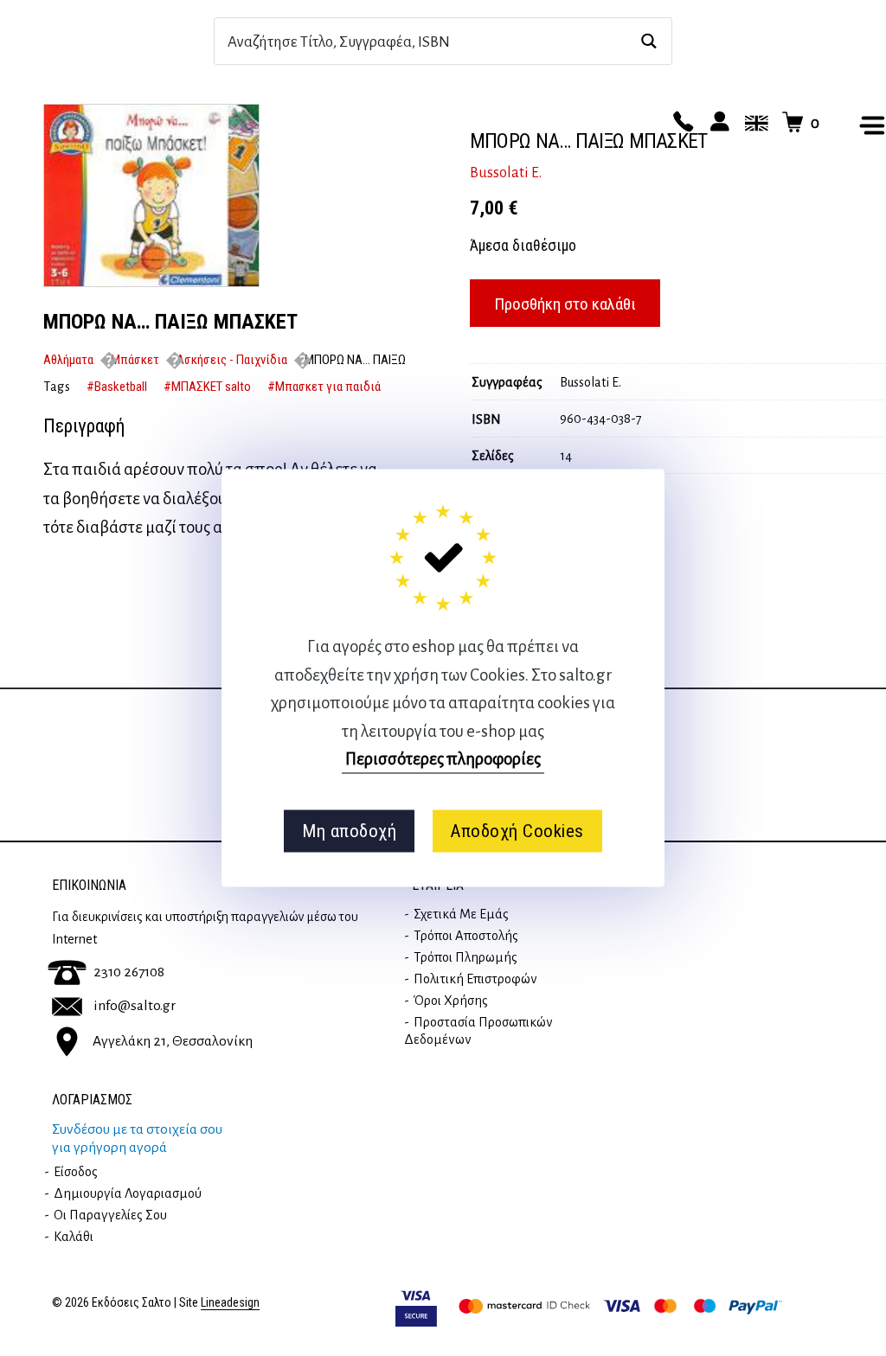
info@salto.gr (134, 1006)
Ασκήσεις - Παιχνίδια (232, 360)
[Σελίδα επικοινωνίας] (681, 123)
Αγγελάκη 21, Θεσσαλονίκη (173, 1041)
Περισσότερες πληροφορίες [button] (443, 759)
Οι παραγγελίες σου (110, 1215)
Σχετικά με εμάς (461, 914)
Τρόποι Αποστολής (466, 936)
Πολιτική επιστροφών (475, 979)
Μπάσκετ (135, 360)
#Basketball (117, 386)
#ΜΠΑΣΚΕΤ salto (207, 386)
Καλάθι (73, 1237)
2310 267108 (128, 972)
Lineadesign (230, 1302)
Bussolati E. (506, 173)
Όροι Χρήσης (451, 1000)
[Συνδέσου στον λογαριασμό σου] (717, 123)
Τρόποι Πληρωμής (465, 957)
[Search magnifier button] (648, 41)
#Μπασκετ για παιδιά (324, 386)
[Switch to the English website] (753, 123)
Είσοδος (76, 1172)
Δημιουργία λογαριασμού (128, 1193)
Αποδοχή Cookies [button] (517, 831)
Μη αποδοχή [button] (349, 831)
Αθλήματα (68, 360)
